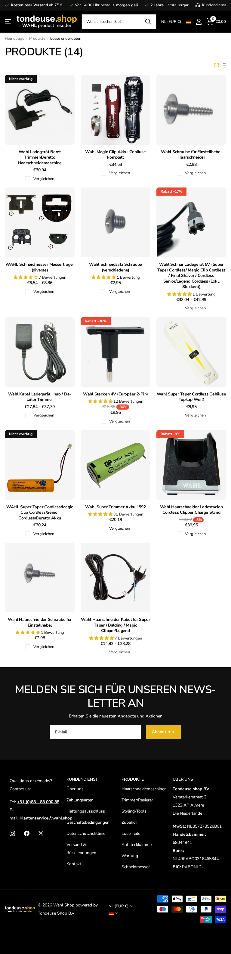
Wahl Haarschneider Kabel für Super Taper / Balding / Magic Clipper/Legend (115, 625)
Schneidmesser (136, 867)
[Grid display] (216, 65)
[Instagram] (12, 833)
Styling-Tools (134, 811)
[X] (40, 833)
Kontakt (73, 864)
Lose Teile (131, 833)
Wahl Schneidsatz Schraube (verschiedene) (115, 267)
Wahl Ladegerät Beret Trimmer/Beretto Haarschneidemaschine (40, 157)
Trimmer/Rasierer (137, 800)
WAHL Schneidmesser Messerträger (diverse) (39, 267)
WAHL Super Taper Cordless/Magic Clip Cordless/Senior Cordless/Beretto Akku (39, 512)
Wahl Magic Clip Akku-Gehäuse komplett (115, 154)
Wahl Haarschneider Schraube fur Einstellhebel (40, 622)
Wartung (130, 856)
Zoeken (148, 21)
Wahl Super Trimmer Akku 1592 (115, 507)
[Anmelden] (199, 22)
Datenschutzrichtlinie (85, 833)
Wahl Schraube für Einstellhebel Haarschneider (191, 154)
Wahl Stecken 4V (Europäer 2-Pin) (115, 394)
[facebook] (26, 833)
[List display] (224, 65)
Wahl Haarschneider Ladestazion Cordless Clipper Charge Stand (191, 510)
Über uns (75, 789)
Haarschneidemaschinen (144, 789)
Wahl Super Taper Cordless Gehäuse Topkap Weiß (191, 397)
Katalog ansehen (8, 21)
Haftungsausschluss (85, 811)
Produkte (37, 38)
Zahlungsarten (80, 800)
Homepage (14, 38)
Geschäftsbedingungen (87, 822)
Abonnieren (163, 732)
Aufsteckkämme (137, 844)
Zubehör (129, 822)
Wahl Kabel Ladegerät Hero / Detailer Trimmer (40, 397)
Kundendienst (82, 779)
